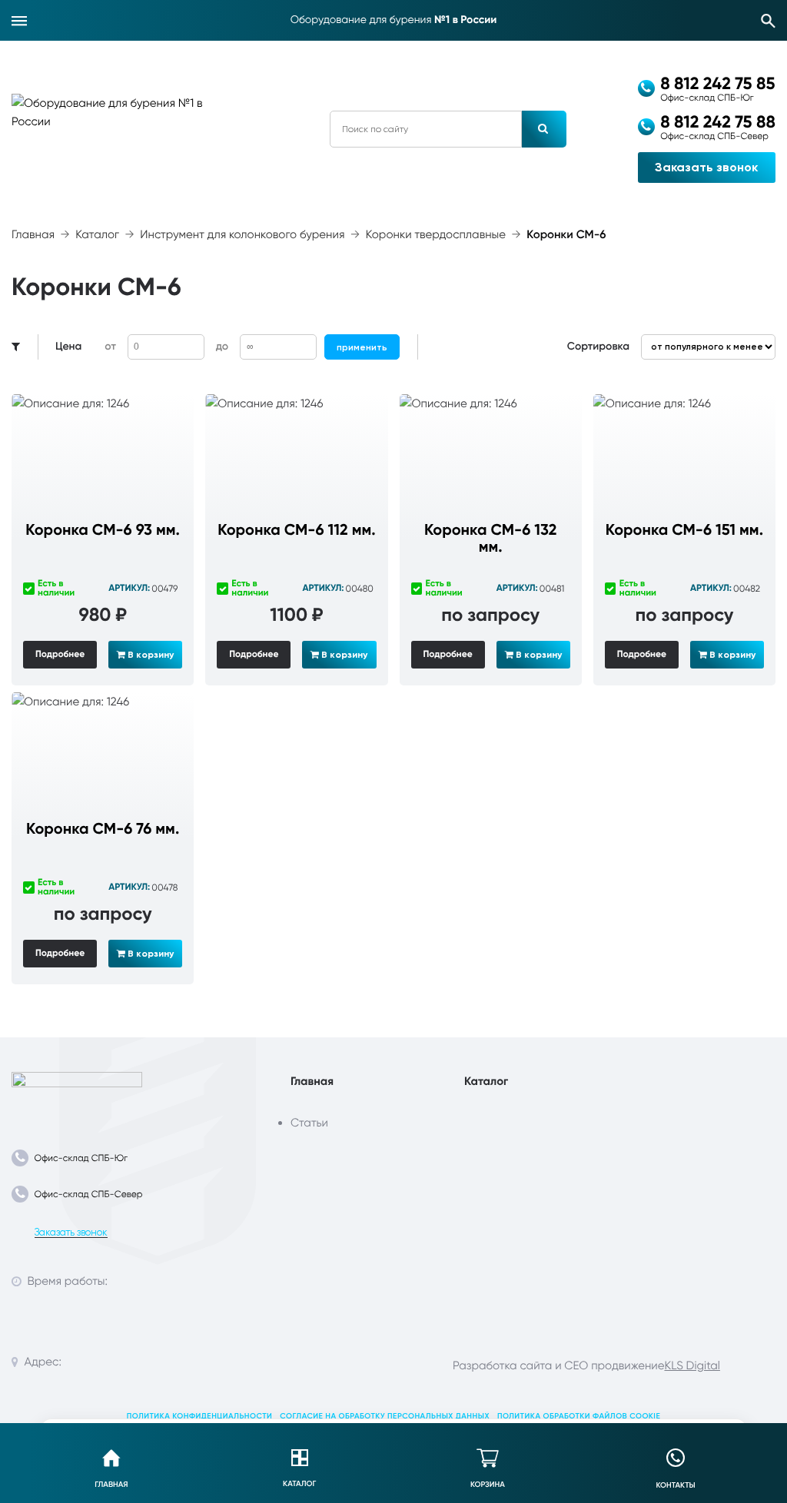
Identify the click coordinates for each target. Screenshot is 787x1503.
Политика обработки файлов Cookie (578, 1416)
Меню (19, 20)
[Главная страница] (77, 1093)
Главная (33, 235)
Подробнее (60, 654)
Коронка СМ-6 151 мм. (684, 530)
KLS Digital (691, 1365)
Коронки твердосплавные (436, 235)
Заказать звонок (706, 167)
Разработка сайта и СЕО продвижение (558, 1365)
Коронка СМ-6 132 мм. (490, 538)
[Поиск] (768, 20)
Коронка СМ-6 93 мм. (102, 530)
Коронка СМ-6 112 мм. (296, 530)
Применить (362, 347)
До (222, 346)
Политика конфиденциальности (200, 1416)
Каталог (97, 235)
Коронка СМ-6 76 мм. (102, 829)
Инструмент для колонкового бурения (242, 235)
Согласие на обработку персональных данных (385, 1416)
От (110, 346)
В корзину (149, 654)
